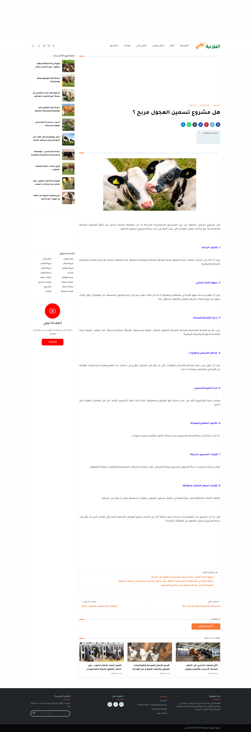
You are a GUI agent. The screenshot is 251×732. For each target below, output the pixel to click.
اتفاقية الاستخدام (159, 709)
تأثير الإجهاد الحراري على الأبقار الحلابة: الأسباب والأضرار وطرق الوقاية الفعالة (202, 669)
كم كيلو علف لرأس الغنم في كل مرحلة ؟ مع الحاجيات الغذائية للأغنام (46, 96)
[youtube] (44, 46)
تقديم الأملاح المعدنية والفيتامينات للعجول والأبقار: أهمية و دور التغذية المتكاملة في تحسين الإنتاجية (151, 669)
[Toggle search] (33, 45)
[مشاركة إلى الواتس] (189, 124)
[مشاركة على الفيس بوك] (218, 124)
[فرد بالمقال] (212, 124)
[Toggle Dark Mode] (38, 45)
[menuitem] (184, 46)
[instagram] (48, 46)
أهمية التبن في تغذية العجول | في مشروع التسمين (187, 585)
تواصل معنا (162, 713)
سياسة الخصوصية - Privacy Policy (152, 705)
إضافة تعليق (204, 627)
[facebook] (53, 46)
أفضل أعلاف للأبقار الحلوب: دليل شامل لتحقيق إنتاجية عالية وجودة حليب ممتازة (104, 669)
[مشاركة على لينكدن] (200, 124)
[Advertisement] (164, 20)
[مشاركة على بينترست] (206, 124)
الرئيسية (163, 701)
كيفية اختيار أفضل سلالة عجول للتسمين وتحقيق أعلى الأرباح (182, 577)
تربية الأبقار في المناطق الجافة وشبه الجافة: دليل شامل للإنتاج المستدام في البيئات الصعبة (165, 581)
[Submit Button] (34, 713)
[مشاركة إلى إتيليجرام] (183, 124)
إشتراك (52, 342)
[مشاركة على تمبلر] (194, 124)
